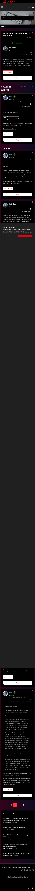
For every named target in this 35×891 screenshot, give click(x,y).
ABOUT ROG (4, 867)
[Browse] (2, 7)
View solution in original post (9, 129)
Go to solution (18, 43)
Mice (3, 26)
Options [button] (33, 26)
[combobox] (17, 18)
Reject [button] (10, 236)
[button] (5, 72)
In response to (19, 101)
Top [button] (2, 887)
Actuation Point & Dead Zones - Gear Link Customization (16, 853)
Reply (17, 78)
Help (29, 7)
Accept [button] (25, 236)
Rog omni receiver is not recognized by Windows (14, 827)
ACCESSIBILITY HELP (25, 867)
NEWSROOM (15, 867)
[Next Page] (23, 805)
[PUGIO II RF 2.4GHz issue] (32, 86)
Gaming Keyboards (7, 822)
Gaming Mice (6, 829)
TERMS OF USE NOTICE (13, 876)
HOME (9, 867)
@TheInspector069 (9, 706)
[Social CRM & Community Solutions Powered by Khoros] (29, 887)
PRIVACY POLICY (22, 876)
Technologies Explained (9, 839)
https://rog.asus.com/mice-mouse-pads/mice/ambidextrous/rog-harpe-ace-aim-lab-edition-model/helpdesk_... (16, 117)
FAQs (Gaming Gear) (8, 848)
